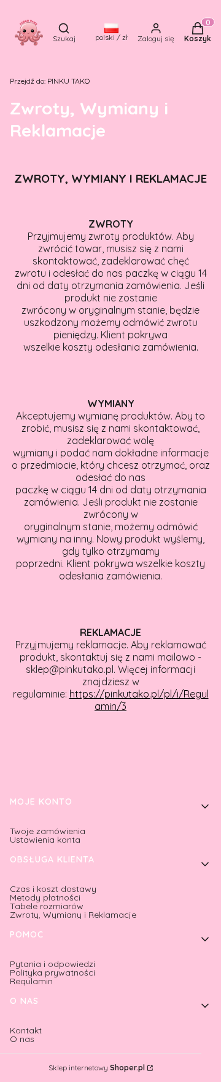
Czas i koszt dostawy (53, 888)
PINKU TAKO (50, 81)
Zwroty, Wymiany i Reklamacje (73, 914)
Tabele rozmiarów (46, 906)
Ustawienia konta (45, 839)
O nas (22, 1038)
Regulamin (31, 981)
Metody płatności (45, 897)
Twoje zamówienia (47, 831)
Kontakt (26, 1030)
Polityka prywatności (52, 972)
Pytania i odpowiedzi (52, 963)
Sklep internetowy (96, 1068)
